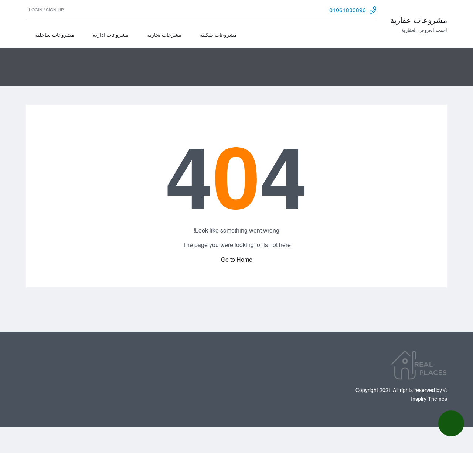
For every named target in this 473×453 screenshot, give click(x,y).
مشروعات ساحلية (54, 34)
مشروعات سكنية (218, 34)
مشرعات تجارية (164, 34)
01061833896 (347, 10)
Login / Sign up (46, 9)
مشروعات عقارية (418, 19)
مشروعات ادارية (111, 34)
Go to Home (236, 259)
